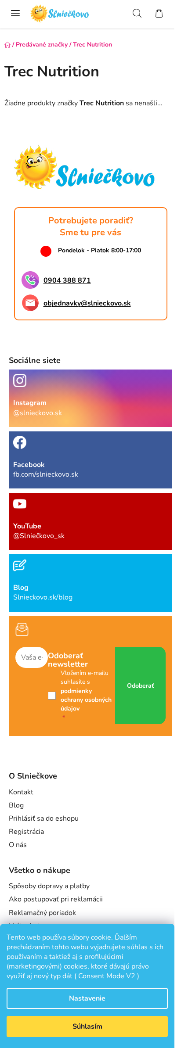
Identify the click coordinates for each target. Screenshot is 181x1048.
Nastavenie (87, 998)
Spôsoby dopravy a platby (49, 886)
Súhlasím (87, 1026)
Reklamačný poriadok (42, 913)
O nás (18, 845)
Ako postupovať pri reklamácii (56, 899)
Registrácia (26, 831)
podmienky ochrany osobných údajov (86, 700)
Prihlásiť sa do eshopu (44, 818)
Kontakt (21, 792)
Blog (16, 805)
